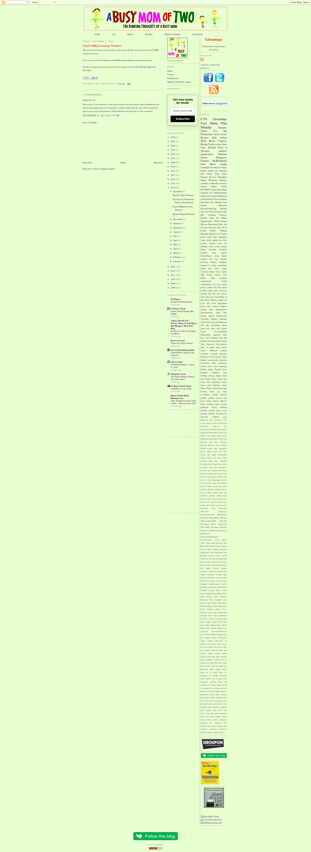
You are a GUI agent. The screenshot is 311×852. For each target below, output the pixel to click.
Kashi (209, 587)
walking (223, 230)
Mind (202, 596)
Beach (203, 546)
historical (219, 211)
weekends (204, 508)
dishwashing (222, 470)
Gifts (203, 275)
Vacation (204, 253)
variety (213, 726)
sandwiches (222, 363)
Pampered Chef (221, 600)
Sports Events (212, 451)
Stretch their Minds (208, 455)
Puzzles (224, 382)
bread (212, 391)
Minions (209, 596)
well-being (223, 729)
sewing (224, 704)
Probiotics (210, 609)
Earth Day (204, 432)
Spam (203, 622)
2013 (173, 266)
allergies (210, 641)
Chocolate (216, 189)
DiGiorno (209, 559)
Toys (212, 202)
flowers (211, 357)
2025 (173, 141)
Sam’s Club (212, 615)
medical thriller (206, 486)
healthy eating (222, 477)
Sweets (203, 625)
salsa (219, 704)
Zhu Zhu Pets (214, 293)
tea (226, 413)
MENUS (130, 34)
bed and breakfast (207, 647)
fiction (223, 137)
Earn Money (206, 379)
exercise (223, 183)
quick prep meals (208, 328)
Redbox (212, 316)
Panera (203, 603)
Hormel (212, 147)
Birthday (204, 246)
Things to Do (212, 458)
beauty (224, 644)
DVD (221, 338)
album (224, 347)
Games (224, 271)
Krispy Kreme (222, 587)
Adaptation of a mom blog (181, 388)
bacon (214, 644)
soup (213, 499)
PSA (211, 600)
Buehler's (204, 372)
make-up (213, 682)
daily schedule (212, 470)
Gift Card (219, 578)
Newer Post (87, 162)
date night (215, 656)
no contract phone (214, 685)
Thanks (203, 458)
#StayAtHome (206, 256)
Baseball (218, 369)
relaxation (204, 496)
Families (205, 160)
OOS (216, 596)
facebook (204, 357)
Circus (218, 271)
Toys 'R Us (222, 227)
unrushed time (206, 726)
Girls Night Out (214, 439)
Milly (225, 593)
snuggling (223, 707)
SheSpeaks (223, 448)
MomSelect (222, 195)
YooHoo (214, 638)
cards (211, 467)
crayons (209, 656)
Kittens (214, 587)
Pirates (224, 603)
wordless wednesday (210, 183)
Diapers (219, 375)
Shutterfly (216, 385)
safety (213, 363)
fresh (213, 666)
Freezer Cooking (220, 568)
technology (222, 366)
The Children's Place (214, 625)
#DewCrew (205, 511)
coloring (217, 653)
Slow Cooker (215, 619)
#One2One (223, 521)
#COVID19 (206, 189)
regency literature (219, 407)
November (178, 219)
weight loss (213, 170)
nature (217, 404)
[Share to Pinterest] (96, 78)
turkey (203, 287)
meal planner (222, 483)
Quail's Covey (221, 609)
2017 (173, 175)
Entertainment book (215, 432)
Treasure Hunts (216, 628)
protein (215, 492)
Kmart (224, 189)
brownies (214, 650)
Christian (214, 338)
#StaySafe (223, 527)
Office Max (221, 312)
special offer (205, 502)
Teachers (223, 344)
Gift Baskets (210, 578)
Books (212, 140)
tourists (215, 720)
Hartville (204, 442)
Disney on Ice (222, 429)
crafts (203, 322)
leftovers (223, 401)
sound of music (206, 499)
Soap (222, 619)
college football (207, 653)
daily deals (206, 236)
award (209, 644)
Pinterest (224, 445)
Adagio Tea (222, 300)
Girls (209, 341)
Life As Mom (177, 361)
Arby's (203, 543)
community (205, 394)
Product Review (208, 177)
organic (224, 404)
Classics (211, 556)
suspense (223, 199)
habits (212, 669)
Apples (210, 369)
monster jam (217, 486)
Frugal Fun (212, 571)
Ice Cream (211, 195)
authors (203, 644)
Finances (204, 565)
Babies (224, 256)
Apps (203, 303)
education (223, 353)
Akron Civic (214, 233)
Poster (203, 609)
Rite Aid (223, 224)
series (224, 410)
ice (226, 672)
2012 (173, 270)
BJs (211, 420)
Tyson (225, 458)
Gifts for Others (218, 217)
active (225, 464)
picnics (203, 492)
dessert (208, 322)
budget (220, 650)
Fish (215, 565)
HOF (225, 578)
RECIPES (148, 34)
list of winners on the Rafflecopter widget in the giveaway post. (124, 60)
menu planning (207, 404)
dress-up (223, 394)
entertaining (222, 265)
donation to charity (209, 265)
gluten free (223, 666)
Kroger (224, 246)
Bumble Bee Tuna (207, 552)
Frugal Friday (219, 186)
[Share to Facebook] (93, 78)
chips (225, 391)
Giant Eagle (220, 173)
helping (218, 669)
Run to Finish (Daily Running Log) (180, 397)
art (226, 641)
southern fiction (221, 499)
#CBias (204, 369)
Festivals (224, 562)
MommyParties (207, 312)
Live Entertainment (218, 192)
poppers (217, 691)
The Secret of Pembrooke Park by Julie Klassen (183, 201)
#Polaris (213, 524)
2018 (173, 170)
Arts (208, 303)
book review (220, 134)
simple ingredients (213, 707)
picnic (225, 489)
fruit (217, 322)
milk (202, 297)
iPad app (205, 325)
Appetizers (217, 335)
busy (225, 650)
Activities (204, 271)
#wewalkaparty (206, 540)
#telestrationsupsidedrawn (210, 537)
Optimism (204, 600)
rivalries (209, 704)
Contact (170, 74)
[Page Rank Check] (210, 816)
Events (224, 432)
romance (204, 192)
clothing (215, 240)
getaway (211, 398)
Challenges (204, 426)
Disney (224, 221)
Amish (204, 186)
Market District (211, 593)
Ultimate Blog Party (209, 461)
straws (203, 713)
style (207, 713)
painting (216, 688)
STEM (203, 448)
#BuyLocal (204, 420)
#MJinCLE (204, 518)
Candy (203, 423)
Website (218, 202)
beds (215, 647)
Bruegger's (223, 549)
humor (209, 401)
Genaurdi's (211, 574)
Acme (216, 256)
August (176, 231)
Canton (208, 423)
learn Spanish (206, 678)
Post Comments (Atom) (105, 168)
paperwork (223, 688)
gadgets (204, 398)
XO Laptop (205, 638)
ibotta (221, 672)
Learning (223, 259)
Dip (225, 338)
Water (213, 278)
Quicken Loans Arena (209, 612)
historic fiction (221, 357)
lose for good (217, 678)
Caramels (214, 423)
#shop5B (211, 530)
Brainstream (218, 546)
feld (215, 236)
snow (218, 328)
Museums (204, 262)
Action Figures (220, 540)
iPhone (216, 401)
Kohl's (218, 341)
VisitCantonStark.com (219, 631)
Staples (208, 622)
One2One (205, 202)
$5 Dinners (176, 299)
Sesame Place (212, 448)
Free (204, 123)
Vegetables (205, 319)
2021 (173, 158)
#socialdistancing (208, 208)
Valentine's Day (206, 464)
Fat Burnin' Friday (219, 167)
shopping (223, 236)
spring (224, 268)
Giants (203, 578)
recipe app (223, 492)
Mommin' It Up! (178, 373)
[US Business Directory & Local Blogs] (155, 848)
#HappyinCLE (222, 514)
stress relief (212, 366)
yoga (225, 417)
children (223, 150)
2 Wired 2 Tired (178, 308)
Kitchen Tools (207, 309)
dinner (204, 205)
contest (224, 284)
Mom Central (217, 379)
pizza (214, 253)
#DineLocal (223, 511)
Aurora (208, 543)
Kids (214, 137)
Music (213, 164)
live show (223, 240)
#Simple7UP (222, 524)
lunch (225, 678)
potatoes (224, 691)
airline (203, 641)
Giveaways (220, 119)
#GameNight (219, 297)
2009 (173, 283)
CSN (225, 420)
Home (123, 162)
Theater (209, 388)
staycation (214, 502)
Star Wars (223, 451)
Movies (204, 224)
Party (203, 344)
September (178, 227)
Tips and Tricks (208, 211)
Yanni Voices (217, 464)
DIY (211, 259)
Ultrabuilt (223, 461)
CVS (113, 34)
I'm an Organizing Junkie (182, 349)
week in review (221, 505)
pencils (208, 691)
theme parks (209, 716)
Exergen (208, 562)
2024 (173, 145)
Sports (208, 240)
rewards (203, 704)
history (224, 669)
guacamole (204, 669)
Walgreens (221, 157)
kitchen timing (211, 483)
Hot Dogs (213, 442)
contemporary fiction (214, 281)
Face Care (216, 562)
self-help (219, 496)
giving (208, 477)
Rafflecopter (222, 612)
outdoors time (208, 688)
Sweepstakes (222, 455)
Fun (216, 259)
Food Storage (222, 565)
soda (202, 710)
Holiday (223, 180)
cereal (203, 199)
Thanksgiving (221, 316)
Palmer (224, 341)
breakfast (223, 278)
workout (216, 417)
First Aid (210, 565)
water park (209, 297)
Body (211, 546)
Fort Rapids (206, 568)
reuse (225, 701)
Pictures (210, 275)
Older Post (158, 162)
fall (206, 474)
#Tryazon (223, 205)
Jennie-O (215, 306)
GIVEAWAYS (197, 34)
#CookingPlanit (221, 331)
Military (220, 593)
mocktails (204, 685)
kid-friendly (215, 325)
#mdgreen (204, 530)
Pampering (216, 382)
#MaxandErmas (214, 518)
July (175, 236)
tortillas (208, 720)
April (175, 248)
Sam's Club (206, 385)
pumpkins (219, 697)
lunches (224, 293)
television (204, 417)
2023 (173, 149)
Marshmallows (221, 309)
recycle (206, 701)
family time (206, 268)
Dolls (225, 375)
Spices (203, 451)
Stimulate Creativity (218, 249)
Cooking (212, 214)
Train (208, 628)
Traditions (223, 262)
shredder (204, 707)
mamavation (207, 154)
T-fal (217, 344)
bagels (219, 644)
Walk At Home (207, 347)
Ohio (208, 382)
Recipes (205, 137)
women (209, 732)
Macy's (218, 590)
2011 (173, 275)
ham (225, 398)
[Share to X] (90, 78)
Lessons (211, 590)
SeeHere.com (205, 619)
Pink (219, 603)
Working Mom (222, 634)
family (204, 170)
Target (203, 180)
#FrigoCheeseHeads (208, 514)
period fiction (212, 199)
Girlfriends (204, 439)
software (211, 413)
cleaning (223, 350)
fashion (210, 474)
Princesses (210, 344)
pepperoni (204, 407)
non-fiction (205, 363)
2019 (173, 166)
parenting (218, 489)
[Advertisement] (99, 142)
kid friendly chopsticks (218, 675)
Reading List (173, 78)
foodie (225, 663)
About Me (222, 243)
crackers (204, 470)
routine (215, 704)
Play (215, 287)
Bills (207, 546)
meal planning (213, 360)
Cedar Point (223, 423)
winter (213, 508)
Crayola (204, 227)
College (218, 556)
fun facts (217, 474)
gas (217, 666)
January (177, 261)
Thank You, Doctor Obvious (182, 343)
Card (207, 338)
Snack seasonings (90, 107)
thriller (213, 230)
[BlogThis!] (87, 78)
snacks (204, 195)
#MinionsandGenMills (208, 521)
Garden (203, 341)
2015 (173, 183)
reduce (212, 701)
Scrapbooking (222, 615)
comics (203, 656)
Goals (213, 341)
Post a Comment (90, 122)
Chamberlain (218, 552)
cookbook (204, 353)
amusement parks (220, 388)
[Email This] (84, 78)
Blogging (213, 180)
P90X (216, 221)
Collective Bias (220, 426)
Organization (206, 221)
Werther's (213, 634)
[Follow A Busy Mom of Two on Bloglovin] (215, 105)
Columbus (204, 429)
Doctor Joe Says (178, 340)
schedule (212, 496)
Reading (214, 262)
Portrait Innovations (220, 606)
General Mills (221, 574)
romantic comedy (208, 410)
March (176, 252)
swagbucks (223, 713)
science (218, 410)
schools (204, 366)
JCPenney (223, 442)
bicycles (220, 647)
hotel (215, 672)
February (177, 257)
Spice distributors (148, 104)
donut (203, 474)
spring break (217, 710)
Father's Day (205, 436)
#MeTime (223, 518)
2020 (173, 162)
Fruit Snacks (222, 436)
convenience (222, 467)
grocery (219, 398)
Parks (209, 603)
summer (224, 253)
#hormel (204, 233)
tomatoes (218, 716)
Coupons (222, 140)
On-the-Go (223, 596)
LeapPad (204, 590)
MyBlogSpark (219, 160)
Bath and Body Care (219, 543)
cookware (214, 353)
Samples (222, 127)
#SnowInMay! (205, 527)
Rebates (204, 316)
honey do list (206, 672)
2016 (173, 179)
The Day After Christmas (183, 195)
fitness (212, 663)
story (225, 710)
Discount (212, 227)
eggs (213, 322)
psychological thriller (208, 697)
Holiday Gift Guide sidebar (179, 81)
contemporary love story (210, 284)
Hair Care (223, 439)
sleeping (204, 413)
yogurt (203, 331)
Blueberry (218, 420)
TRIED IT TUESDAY (172, 34)
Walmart (214, 319)
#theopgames (206, 335)
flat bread (218, 663)
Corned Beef (212, 429)
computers (223, 319)
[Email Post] (128, 84)
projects (224, 694)
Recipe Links (207, 144)
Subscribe (183, 118)
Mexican (204, 445)
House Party (206, 306)
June (175, 240)
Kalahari (223, 306)
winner (224, 328)
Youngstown (222, 638)
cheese (203, 350)
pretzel (209, 492)
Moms (203, 249)
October (177, 223)
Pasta (218, 445)
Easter (203, 562)
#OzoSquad (205, 524)
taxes (202, 716)
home (203, 401)
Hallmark (204, 584)
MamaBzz (222, 177)
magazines (204, 682)
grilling (213, 477)
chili (215, 467)
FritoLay (214, 436)
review (218, 144)
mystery (204, 243)
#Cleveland (223, 508)
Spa (225, 619)
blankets (208, 650)
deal (225, 202)
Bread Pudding (212, 549)
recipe (203, 230)
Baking (211, 271)
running (212, 243)
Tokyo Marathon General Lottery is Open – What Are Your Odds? (183, 402)
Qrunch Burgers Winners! (184, 214)
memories (223, 360)
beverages (204, 467)
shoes (225, 496)
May (175, 244)
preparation (204, 694)
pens (213, 691)
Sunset (214, 622)
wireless (204, 732)
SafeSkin (204, 615)
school (216, 268)
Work (218, 347)
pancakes (210, 489)
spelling (208, 710)
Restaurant (213, 224)
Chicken (204, 259)
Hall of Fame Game (219, 581)
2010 (173, 279)
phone (224, 325)
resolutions (218, 701)
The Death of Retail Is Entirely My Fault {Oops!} (182, 377)
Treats (220, 458)
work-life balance (218, 732)
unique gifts (205, 505)
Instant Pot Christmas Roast (181, 301)
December (178, 191)
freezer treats (205, 666)
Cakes (203, 240)
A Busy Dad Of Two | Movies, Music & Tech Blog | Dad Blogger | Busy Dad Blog (184, 324)
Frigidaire (204, 571)
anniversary (219, 641)
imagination (216, 480)
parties (203, 691)
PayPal (214, 603)
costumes (214, 394)
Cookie (223, 233)
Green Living (214, 246)
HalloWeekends (214, 584)
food (203, 164)
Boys (225, 369)
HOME (97, 34)
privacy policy (215, 694)
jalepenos (204, 675)
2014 (173, 187)
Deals (204, 140)
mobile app (222, 682)
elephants (209, 660)
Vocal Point (205, 634)
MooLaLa (211, 445)
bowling (204, 391)
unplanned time (220, 723)
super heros (214, 713)
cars (218, 391)
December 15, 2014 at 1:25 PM (101, 115)
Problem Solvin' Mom (181, 385)
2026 (173, 137)
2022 (173, 154)
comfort (224, 653)
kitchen (203, 360)
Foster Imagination (219, 303)
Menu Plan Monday (214, 125)
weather (212, 505)
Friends (223, 208)
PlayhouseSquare (207, 606)
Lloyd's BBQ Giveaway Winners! (102, 46)
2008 (173, 287)
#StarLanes (215, 527)
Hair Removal (206, 581)
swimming (220, 413)
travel (225, 502)
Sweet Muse (222, 622)
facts (207, 663)
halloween (223, 322)
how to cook (206, 480)
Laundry (210, 287)
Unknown (87, 100)
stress (220, 502)
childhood (213, 350)
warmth (219, 726)
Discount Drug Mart (220, 559)
